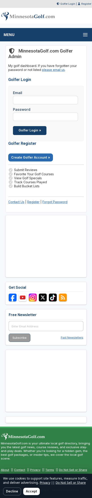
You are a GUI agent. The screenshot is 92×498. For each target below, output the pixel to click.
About (5, 470)
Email (17, 93)
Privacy (35, 470)
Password (21, 109)
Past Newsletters (72, 337)
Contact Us (16, 202)
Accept (31, 491)
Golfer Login (67, 3)
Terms (49, 470)
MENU (9, 34)
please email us (53, 70)
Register (86, 3)
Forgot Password (54, 202)
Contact (19, 470)
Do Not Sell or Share (73, 470)
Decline (12, 491)
